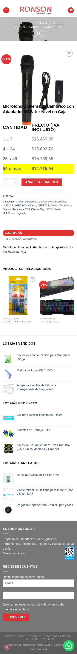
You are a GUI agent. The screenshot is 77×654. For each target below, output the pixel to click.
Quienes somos (15, 636)
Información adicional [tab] (21, 238)
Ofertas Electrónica (61, 205)
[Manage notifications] (7, 647)
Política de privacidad (39, 639)
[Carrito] (71, 10)
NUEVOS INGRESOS (15, 205)
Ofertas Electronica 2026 (16, 209)
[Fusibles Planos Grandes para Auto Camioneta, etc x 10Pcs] (20, 295)
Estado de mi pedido (57, 636)
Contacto (34, 636)
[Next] (74, 298)
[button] (68, 645)
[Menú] (6, 10)
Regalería (21, 213)
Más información (14, 553)
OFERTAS (43, 205)
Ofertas (32, 205)
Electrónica (36, 23)
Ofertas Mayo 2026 (41, 209)
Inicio (17, 23)
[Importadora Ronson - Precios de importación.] (38, 10)
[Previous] (2, 298)
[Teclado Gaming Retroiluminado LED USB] (57, 295)
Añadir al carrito (41, 182)
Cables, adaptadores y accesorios (34, 201)
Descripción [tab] (13, 232)
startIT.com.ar (38, 648)
